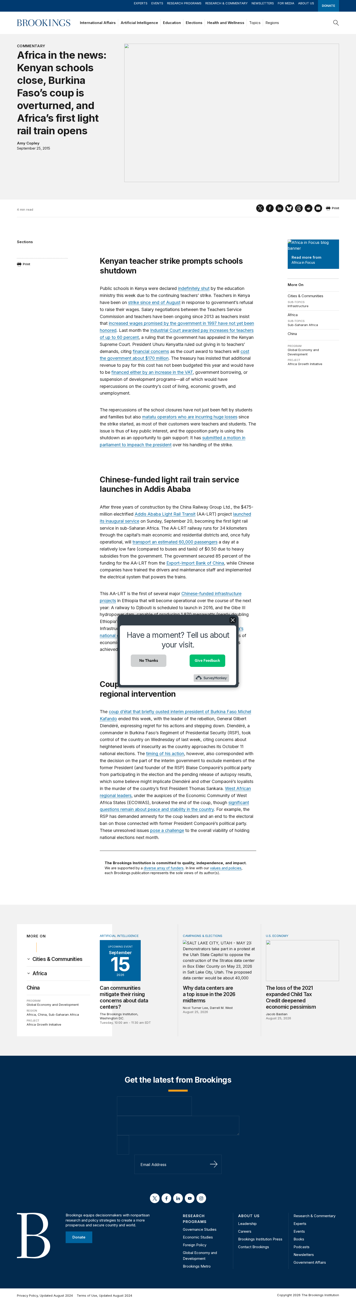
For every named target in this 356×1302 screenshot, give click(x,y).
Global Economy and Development (303, 352)
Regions (272, 22)
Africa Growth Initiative (305, 364)
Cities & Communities (305, 296)
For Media (286, 3)
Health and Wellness (225, 22)
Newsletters (263, 3)
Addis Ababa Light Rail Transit (165, 514)
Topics (255, 22)
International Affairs (98, 22)
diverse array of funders (164, 868)
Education (172, 22)
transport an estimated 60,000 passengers (174, 541)
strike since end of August (154, 302)
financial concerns (151, 351)
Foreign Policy (194, 1245)
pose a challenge (167, 830)
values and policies (225, 868)
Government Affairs (310, 1262)
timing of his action (165, 753)
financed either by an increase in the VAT (152, 372)
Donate (328, 6)
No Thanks (148, 660)
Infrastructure (298, 306)
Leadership (247, 1223)
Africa (293, 314)
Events (157, 3)
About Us (306, 3)
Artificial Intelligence (139, 22)
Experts (140, 3)
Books (299, 1239)
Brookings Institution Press (260, 1239)
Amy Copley (28, 143)
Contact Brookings (253, 1247)
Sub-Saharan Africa (303, 325)
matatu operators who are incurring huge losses (189, 416)
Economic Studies (198, 1237)
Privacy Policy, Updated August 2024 (45, 1295)
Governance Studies (200, 1229)
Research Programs (184, 3)
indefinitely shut (193, 288)
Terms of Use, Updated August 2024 (104, 1295)
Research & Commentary (226, 3)
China (292, 333)
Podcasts (302, 1247)
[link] (57, 959)
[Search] (336, 23)
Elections (194, 22)
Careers (244, 1231)
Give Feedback (207, 660)
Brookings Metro (197, 1266)
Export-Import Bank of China (195, 563)
